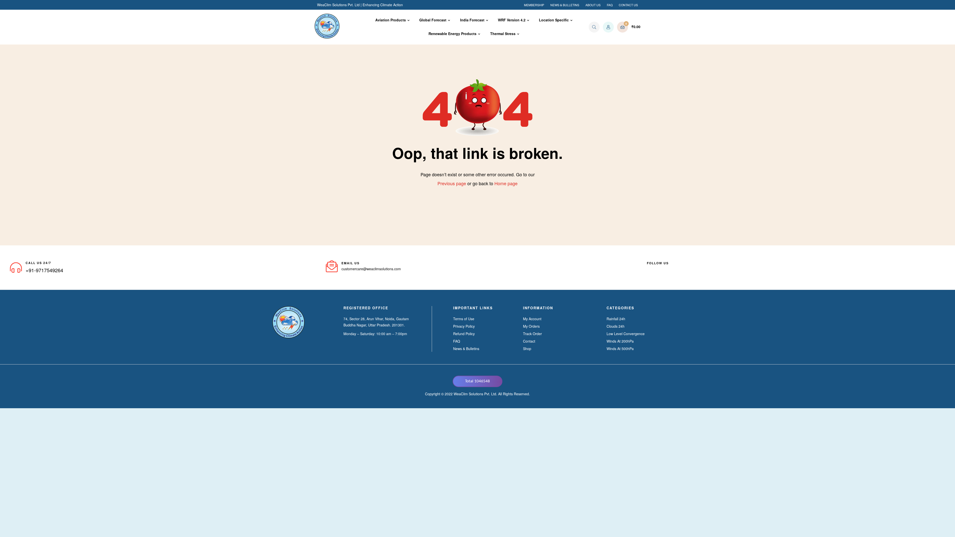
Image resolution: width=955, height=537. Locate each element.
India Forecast (472, 19)
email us (350, 263)
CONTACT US (628, 5)
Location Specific (554, 19)
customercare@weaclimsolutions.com (371, 268)
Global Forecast (432, 19)
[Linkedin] (658, 269)
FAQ (610, 5)
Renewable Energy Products (453, 33)
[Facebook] (649, 269)
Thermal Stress (503, 33)
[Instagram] (676, 269)
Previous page (451, 183)
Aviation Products (390, 19)
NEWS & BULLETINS (564, 5)
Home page (506, 183)
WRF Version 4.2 (511, 19)
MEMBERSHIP (534, 5)
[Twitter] (667, 269)
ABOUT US (593, 5)
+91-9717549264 (44, 270)
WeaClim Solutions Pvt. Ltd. (475, 393)
